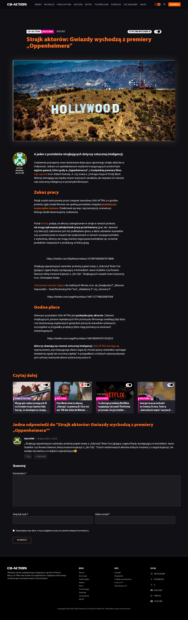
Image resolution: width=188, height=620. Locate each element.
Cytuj (29, 456)
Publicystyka (64, 5)
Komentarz (20, 473)
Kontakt (118, 573)
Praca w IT (119, 583)
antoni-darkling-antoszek (19, 170)
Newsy (38, 5)
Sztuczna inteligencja (139, 31)
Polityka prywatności (123, 579)
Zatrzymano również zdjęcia (49, 285)
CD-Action (34, 31)
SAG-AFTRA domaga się (106, 346)
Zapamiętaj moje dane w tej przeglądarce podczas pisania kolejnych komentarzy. (52, 530)
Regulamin (119, 576)
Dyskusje (116, 5)
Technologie (102, 5)
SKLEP (143, 5)
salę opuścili (40, 174)
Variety (45, 223)
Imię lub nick (20, 514)
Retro (88, 5)
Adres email (102, 514)
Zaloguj (174, 4)
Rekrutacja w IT (121, 586)
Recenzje (49, 5)
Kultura (78, 5)
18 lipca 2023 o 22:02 (47, 438)
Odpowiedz (41, 456)
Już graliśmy (130, 5)
